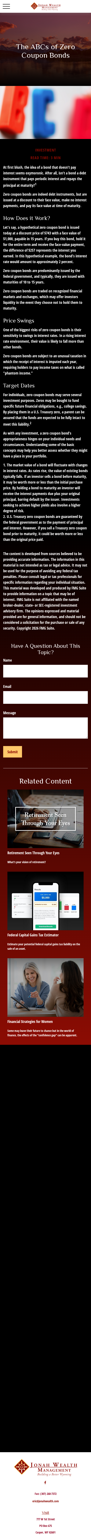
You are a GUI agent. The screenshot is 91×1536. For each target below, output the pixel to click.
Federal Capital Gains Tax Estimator (33, 934)
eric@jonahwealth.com (45, 1501)
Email (7, 686)
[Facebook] (45, 1482)
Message (9, 712)
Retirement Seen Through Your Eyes (33, 852)
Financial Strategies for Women (30, 1021)
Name (7, 660)
